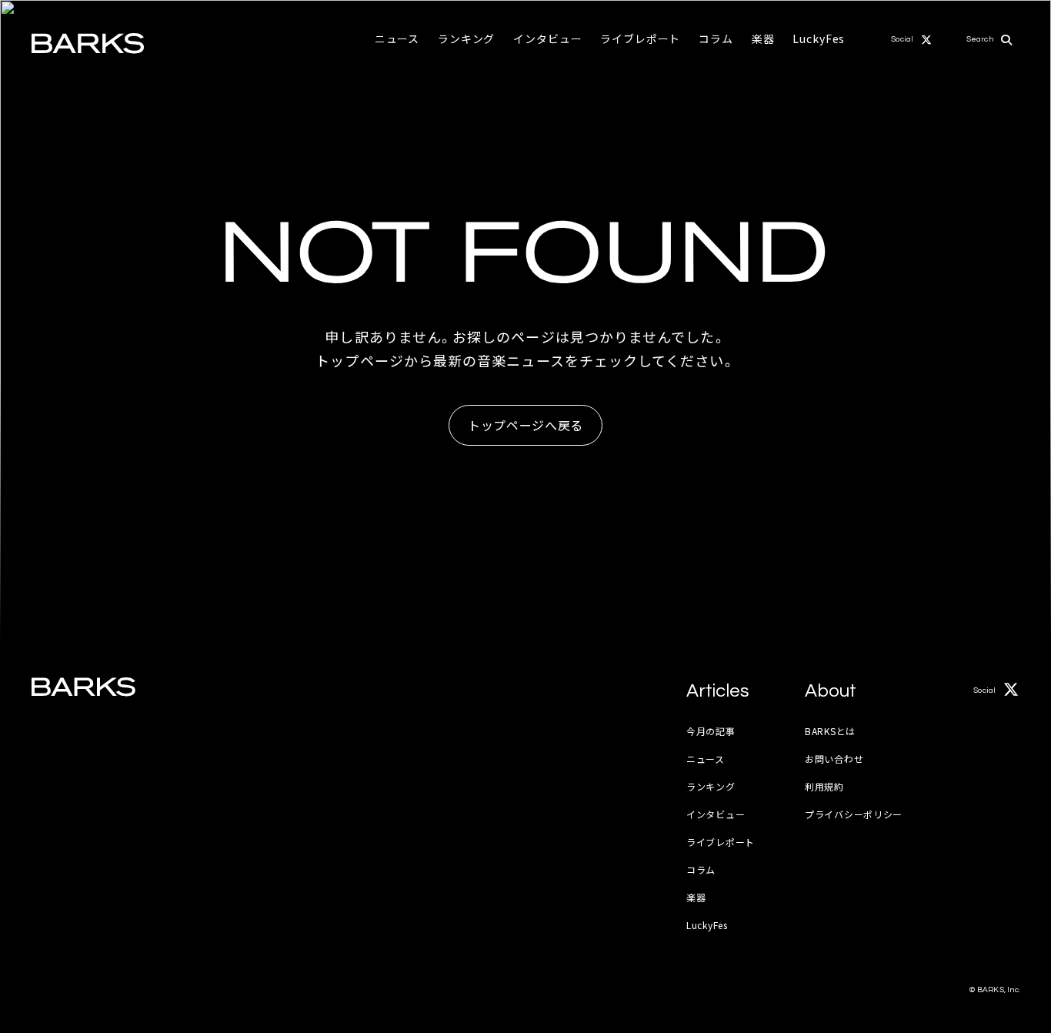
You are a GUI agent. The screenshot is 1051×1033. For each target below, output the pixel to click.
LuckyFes (818, 38)
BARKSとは (830, 730)
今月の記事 (711, 730)
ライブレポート (640, 38)
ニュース (397, 38)
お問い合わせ (834, 758)
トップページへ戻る (525, 425)
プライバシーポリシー (854, 814)
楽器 (763, 38)
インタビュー (547, 38)
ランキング (466, 38)
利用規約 (824, 786)
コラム (716, 38)
